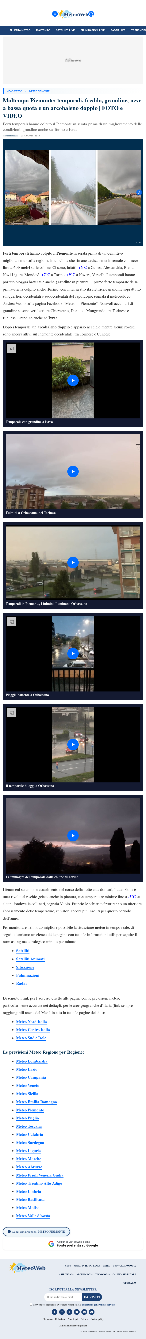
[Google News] (84, 1312)
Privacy (84, 1319)
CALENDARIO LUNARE (124, 1274)
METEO (106, 1265)
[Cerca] (91, 14)
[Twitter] (69, 1312)
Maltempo (43, 30)
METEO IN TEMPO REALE (87, 1265)
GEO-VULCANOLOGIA (124, 1265)
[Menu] (55, 14)
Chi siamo (47, 1319)
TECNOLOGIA (102, 1274)
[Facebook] (54, 1312)
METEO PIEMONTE (39, 91)
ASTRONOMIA (66, 1274)
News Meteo (14, 91)
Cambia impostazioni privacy (73, 1325)
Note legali (73, 1319)
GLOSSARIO (129, 1282)
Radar (21, 983)
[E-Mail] (91, 1312)
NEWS (68, 1265)
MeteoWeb (92, 1331)
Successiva (139, 192)
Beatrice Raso (11, 135)
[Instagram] (62, 1312)
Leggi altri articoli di (38, 1231)
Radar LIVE (117, 30)
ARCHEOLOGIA (84, 1274)
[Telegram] (77, 1312)
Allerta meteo (20, 30)
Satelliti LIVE (65, 30)
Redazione (60, 1319)
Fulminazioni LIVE (93, 30)
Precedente (6, 192)
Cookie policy (97, 1319)
